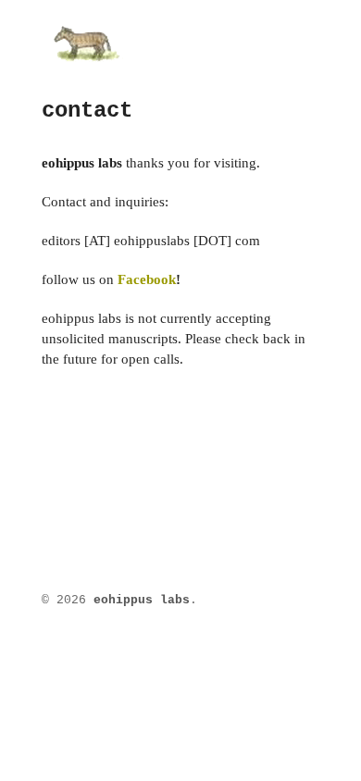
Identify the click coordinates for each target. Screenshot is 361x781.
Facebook (147, 279)
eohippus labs (141, 600)
